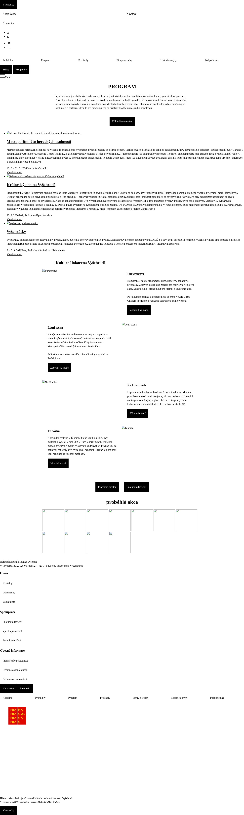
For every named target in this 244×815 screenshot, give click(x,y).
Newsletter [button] (8, 688)
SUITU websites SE (20, 802)
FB (8, 43)
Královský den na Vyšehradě (31, 184)
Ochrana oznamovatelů (15, 679)
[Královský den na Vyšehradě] (35, 176)
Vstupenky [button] (8, 4)
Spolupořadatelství (136, 487)
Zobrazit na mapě (139, 310)
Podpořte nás (211, 60)
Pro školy (83, 60)
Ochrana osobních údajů (15, 670)
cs (8, 32)
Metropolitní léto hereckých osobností (39, 141)
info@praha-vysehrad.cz (70, 565)
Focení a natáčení (12, 640)
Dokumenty (9, 592)
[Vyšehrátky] (22, 223)
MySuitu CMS (44, 802)
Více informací (14, 172)
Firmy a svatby (124, 60)
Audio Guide (9, 13)
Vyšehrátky (16, 231)
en (8, 36)
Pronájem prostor (107, 487)
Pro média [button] (25, 688)
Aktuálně (7, 697)
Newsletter (8, 23)
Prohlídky (8, 60)
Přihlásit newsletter (122, 121)
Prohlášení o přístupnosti (15, 660)
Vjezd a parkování (12, 631)
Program (45, 60)
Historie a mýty (169, 60)
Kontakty (7, 583)
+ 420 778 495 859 (46, 565)
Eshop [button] (6, 69)
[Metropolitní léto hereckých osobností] (44, 133)
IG (8, 47)
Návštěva (131, 13)
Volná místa (9, 601)
